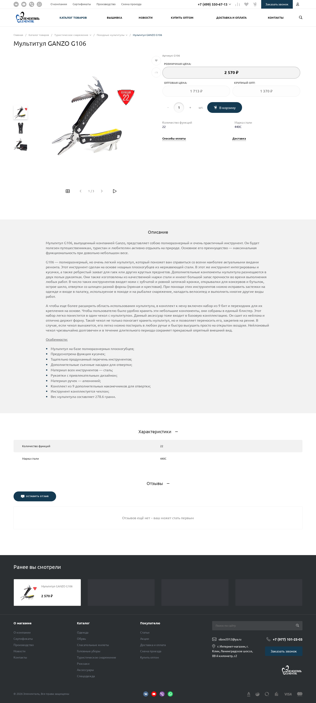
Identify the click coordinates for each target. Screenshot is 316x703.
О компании (59, 4)
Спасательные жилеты (93, 645)
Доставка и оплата (153, 645)
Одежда (82, 632)
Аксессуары (85, 670)
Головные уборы (88, 651)
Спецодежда (86, 676)
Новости (19, 651)
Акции (144, 638)
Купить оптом (149, 657)
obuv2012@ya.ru (230, 639)
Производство (106, 4)
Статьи (144, 632)
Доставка (239, 138)
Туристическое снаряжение (96, 657)
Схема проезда (131, 4)
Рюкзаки (83, 663)
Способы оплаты (174, 138)
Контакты (20, 657)
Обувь (81, 638)
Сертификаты (82, 4)
